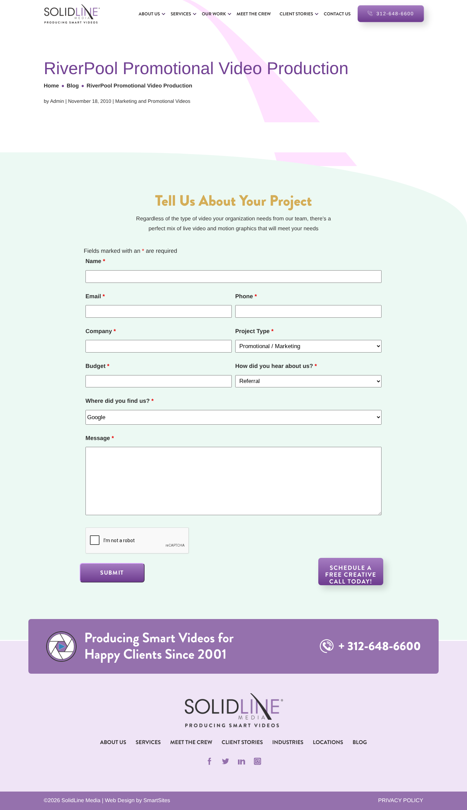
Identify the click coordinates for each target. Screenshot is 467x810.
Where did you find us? (119, 401)
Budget (97, 366)
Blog (73, 86)
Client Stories (296, 14)
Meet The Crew (191, 742)
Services (181, 14)
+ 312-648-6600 (378, 646)
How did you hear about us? (276, 366)
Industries (287, 742)
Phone (246, 296)
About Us (149, 14)
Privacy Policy (400, 801)
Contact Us (337, 14)
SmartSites (156, 801)
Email (95, 296)
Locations (328, 742)
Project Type (254, 331)
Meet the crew (254, 14)
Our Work (214, 14)
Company (100, 331)
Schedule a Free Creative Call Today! (350, 574)
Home (51, 86)
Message (99, 438)
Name (95, 261)
